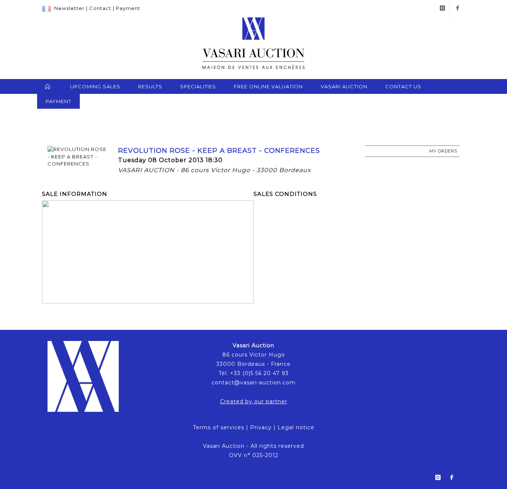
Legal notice (296, 427)
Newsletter (69, 8)
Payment (128, 8)
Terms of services (218, 427)
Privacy (261, 427)
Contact (100, 8)
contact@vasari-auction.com (253, 382)
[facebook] (457, 8)
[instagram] (442, 8)
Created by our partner (253, 401)
